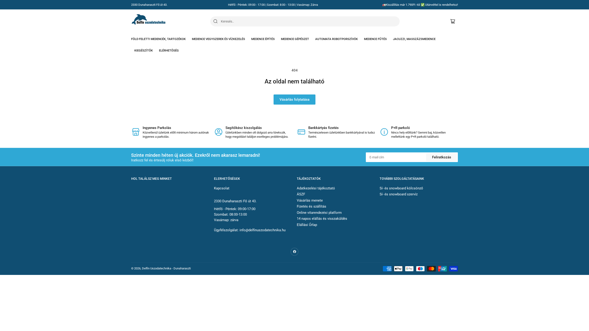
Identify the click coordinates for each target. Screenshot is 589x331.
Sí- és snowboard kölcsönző (401, 188)
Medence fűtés (375, 39)
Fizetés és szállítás (311, 206)
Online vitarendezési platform (319, 213)
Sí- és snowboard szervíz (399, 194)
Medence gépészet (295, 39)
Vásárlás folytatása (294, 99)
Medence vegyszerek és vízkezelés (218, 39)
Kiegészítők (143, 50)
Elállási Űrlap (307, 225)
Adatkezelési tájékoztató (316, 188)
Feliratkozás (441, 157)
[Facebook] (294, 251)
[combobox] (310, 21)
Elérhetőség (169, 50)
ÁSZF (301, 194)
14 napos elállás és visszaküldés (322, 219)
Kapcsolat (221, 188)
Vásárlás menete (310, 200)
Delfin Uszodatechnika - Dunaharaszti (166, 268)
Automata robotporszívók (336, 39)
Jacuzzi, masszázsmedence (414, 39)
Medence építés (263, 39)
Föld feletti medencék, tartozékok (158, 39)
